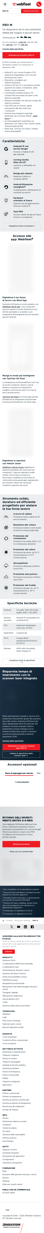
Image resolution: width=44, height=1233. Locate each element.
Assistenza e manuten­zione (13, 1052)
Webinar (5, 1181)
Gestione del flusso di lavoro (14, 973)
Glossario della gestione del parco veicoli (19, 1174)
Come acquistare (9, 1037)
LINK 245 (22, 42)
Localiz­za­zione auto (10, 967)
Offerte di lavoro (9, 1138)
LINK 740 (24, 45)
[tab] (19, 773)
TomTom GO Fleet (10, 397)
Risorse (5, 1178)
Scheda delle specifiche (12, 49)
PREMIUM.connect (10, 980)
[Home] (3, 920)
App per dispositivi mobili (12, 1027)
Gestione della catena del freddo (16, 1006)
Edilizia (5, 1078)
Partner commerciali (10, 1093)
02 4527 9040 (8, 1193)
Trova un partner (9, 1043)
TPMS (4, 1002)
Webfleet (6, 1014)
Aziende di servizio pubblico (14, 1065)
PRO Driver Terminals (23, 920)
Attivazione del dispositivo (13, 1156)
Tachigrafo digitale (10, 993)
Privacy (5, 1118)
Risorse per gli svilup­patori (13, 1106)
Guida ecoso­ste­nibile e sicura (14, 977)
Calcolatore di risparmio (12, 1163)
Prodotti (9, 920)
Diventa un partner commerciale (15, 1100)
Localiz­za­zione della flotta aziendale (17, 964)
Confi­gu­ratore (8, 1159)
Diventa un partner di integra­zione (16, 1103)
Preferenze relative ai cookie (14, 1121)
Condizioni (6, 1125)
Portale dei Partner (10, 1110)
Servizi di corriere (9, 1058)
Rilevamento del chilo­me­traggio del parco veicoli (19, 988)
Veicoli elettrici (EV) (10, 999)
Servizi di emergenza (11, 1072)
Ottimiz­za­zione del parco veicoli (15, 970)
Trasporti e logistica (10, 1055)
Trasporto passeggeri (11, 1062)
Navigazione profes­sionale (13, 983)
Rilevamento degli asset (12, 996)
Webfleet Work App (11, 307)
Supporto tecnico (9, 1150)
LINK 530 (9, 45)
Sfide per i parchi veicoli (12, 1184)
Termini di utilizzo (9, 1128)
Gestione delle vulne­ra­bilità (13, 1135)
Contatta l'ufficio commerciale (15, 1040)
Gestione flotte (8, 960)
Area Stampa (7, 1141)
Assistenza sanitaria (10, 1068)
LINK (4, 1017)
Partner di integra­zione (12, 1097)
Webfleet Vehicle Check (13, 467)
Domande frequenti (10, 1153)
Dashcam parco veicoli (11, 1024)
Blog (4, 1171)
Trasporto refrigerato (11, 1082)
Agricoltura (7, 1085)
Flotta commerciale (10, 1075)
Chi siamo (6, 1131)
